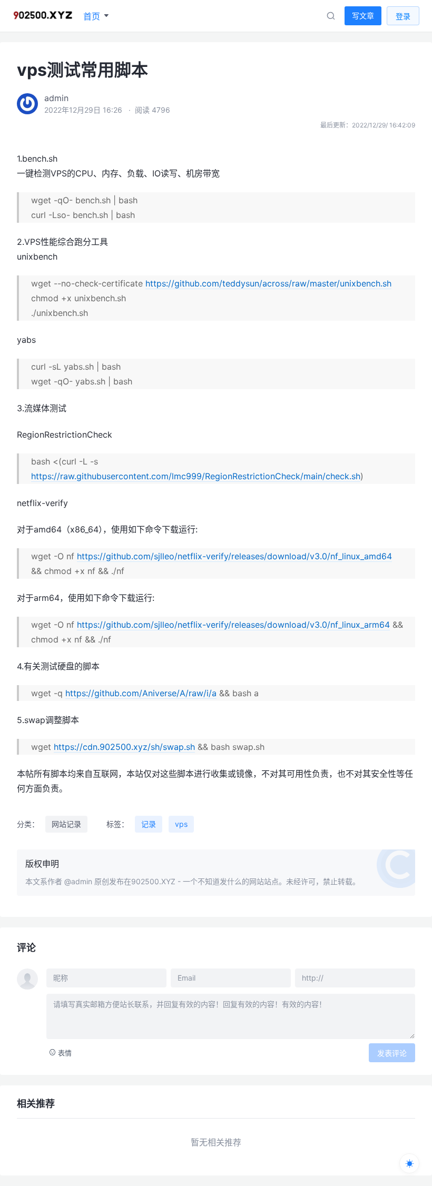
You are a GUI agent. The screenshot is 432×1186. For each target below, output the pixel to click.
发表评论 (392, 1053)
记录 (148, 823)
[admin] (27, 103)
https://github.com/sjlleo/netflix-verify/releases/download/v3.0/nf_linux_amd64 (234, 556)
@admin (78, 881)
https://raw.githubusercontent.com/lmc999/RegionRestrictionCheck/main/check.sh (195, 476)
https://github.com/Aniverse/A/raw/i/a (141, 693)
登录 (403, 16)
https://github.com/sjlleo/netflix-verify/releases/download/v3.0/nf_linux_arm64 (233, 624)
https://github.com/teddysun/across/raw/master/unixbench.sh (268, 283)
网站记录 (66, 823)
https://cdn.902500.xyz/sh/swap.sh (124, 747)
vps (181, 823)
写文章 (363, 15)
